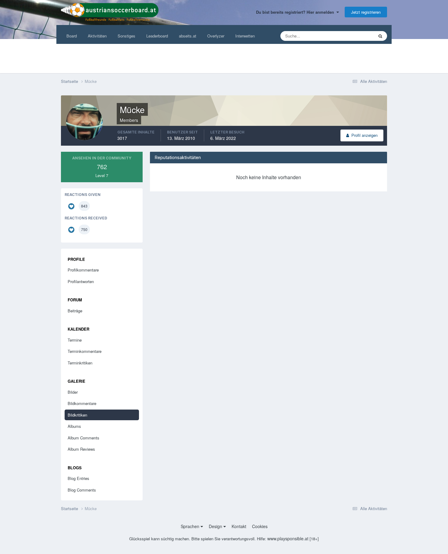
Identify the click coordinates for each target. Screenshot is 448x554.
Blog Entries (78, 478)
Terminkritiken (80, 363)
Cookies (260, 526)
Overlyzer (215, 36)
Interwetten (245, 36)
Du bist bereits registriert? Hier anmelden (296, 12)
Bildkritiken (77, 415)
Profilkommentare (83, 270)
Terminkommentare (84, 351)
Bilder (73, 392)
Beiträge (75, 311)
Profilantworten (81, 281)
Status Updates (352, 35)
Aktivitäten (97, 36)
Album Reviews (81, 449)
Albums (74, 426)
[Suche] (380, 36)
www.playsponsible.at (287, 538)
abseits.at (187, 36)
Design (216, 526)
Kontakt (239, 526)
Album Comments (83, 438)
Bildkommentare (82, 403)
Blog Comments (82, 490)
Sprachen (191, 526)
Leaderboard (157, 36)
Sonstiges (126, 36)
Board (71, 36)
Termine (75, 340)
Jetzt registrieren (366, 12)
